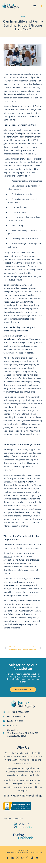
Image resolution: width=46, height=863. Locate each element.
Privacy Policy (36, 852)
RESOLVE (8, 556)
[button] (35, 6)
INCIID (7, 570)
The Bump (19, 560)
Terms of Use (25, 852)
